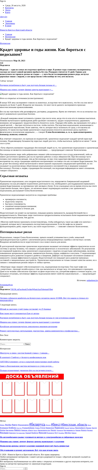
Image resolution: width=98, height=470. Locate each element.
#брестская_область (74, 424)
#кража (88, 428)
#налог (53, 430)
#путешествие (20, 433)
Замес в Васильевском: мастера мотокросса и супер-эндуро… (26, 366)
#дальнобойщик (28, 428)
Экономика (10, 23)
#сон (11, 285)
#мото (35, 430)
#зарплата (59, 427)
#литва (2, 430)
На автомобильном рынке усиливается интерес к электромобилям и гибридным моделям (41, 437)
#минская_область (27, 430)
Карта (7, 12)
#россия (42, 432)
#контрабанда (80, 428)
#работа (34, 433)
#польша (4, 432)
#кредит (94, 428)
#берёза (48, 425)
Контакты (9, 8)
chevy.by (3, 17)
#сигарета (50, 433)
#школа (74, 433)
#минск (17, 430)
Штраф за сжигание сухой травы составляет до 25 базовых (25, 309)
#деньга (37, 428)
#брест (56, 424)
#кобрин (72, 428)
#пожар (90, 430)
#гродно (19, 428)
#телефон (61, 433)
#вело (89, 425)
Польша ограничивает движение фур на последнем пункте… (26, 370)
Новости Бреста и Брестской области (16, 30)
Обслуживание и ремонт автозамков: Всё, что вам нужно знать (29, 450)
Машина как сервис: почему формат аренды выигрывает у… (26, 89)
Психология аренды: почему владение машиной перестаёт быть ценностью (34, 446)
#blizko (2, 425)
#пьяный (28, 433)
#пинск (84, 430)
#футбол (68, 433)
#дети (42, 428)
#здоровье (4, 285)
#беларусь (37, 424)
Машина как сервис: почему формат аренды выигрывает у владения (32, 441)
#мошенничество (44, 430)
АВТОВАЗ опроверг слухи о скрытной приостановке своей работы (29, 362)
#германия (4, 428)
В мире (8, 26)
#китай (67, 428)
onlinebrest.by (92, 280)
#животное (50, 428)
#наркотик (60, 430)
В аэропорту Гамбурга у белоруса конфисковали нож (23, 357)
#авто (14, 424)
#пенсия (78, 430)
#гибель (12, 427)
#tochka (8, 425)
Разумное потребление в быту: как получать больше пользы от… (28, 85)
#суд (56, 433)
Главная (8, 21)
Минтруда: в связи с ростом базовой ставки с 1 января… (24, 353)
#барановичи (23, 425)
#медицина (10, 430)
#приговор (12, 433)
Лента (7, 10)
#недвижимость (69, 430)
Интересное (5, 43)
